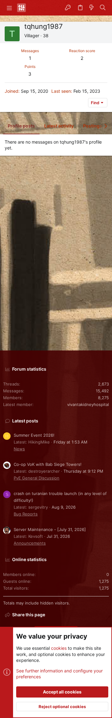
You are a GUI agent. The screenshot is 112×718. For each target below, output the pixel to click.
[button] (9, 7)
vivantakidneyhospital (88, 404)
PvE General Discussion (36, 477)
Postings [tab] (92, 125)
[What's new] (91, 7)
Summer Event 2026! (34, 435)
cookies (59, 648)
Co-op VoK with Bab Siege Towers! (48, 464)
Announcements (30, 543)
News (19, 448)
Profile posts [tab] (21, 125)
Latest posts (25, 420)
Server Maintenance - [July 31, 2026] (50, 529)
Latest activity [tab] (59, 125)
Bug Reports (26, 513)
